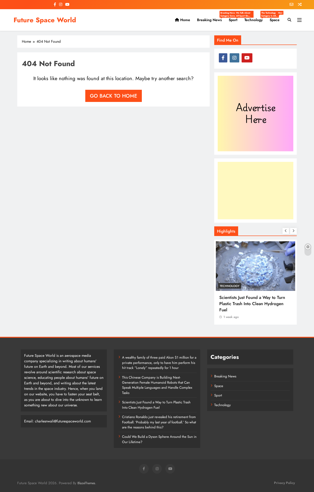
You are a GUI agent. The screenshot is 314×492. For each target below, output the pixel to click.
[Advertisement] (255, 190)
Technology (255, 20)
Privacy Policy (284, 483)
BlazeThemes (86, 483)
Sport (235, 20)
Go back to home (113, 95)
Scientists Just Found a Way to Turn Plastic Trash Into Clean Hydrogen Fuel (252, 303)
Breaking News (211, 20)
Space (276, 18)
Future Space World (45, 20)
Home (184, 19)
